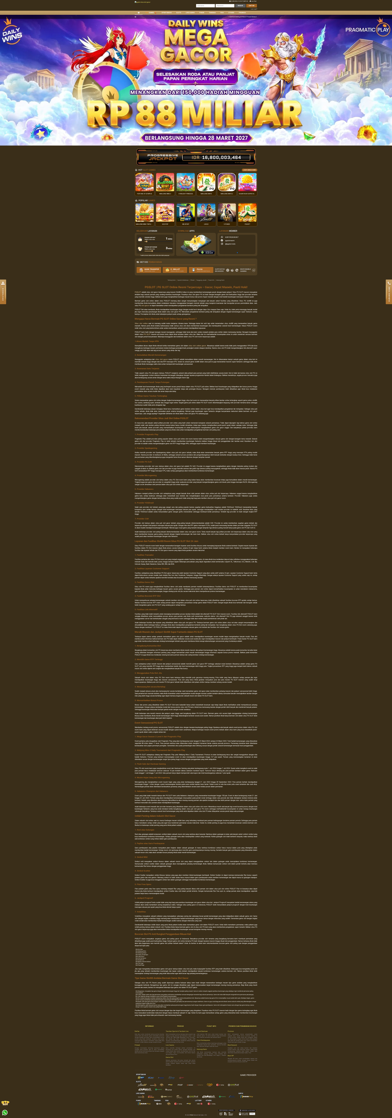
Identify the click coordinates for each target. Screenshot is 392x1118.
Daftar (251, 5)
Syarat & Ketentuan (183, 280)
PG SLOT (147, 334)
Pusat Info (211, 280)
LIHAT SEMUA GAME (249, 170)
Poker (201, 12)
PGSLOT (138, 292)
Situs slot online (141, 323)
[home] (139, 13)
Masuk (240, 5)
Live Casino (190, 12)
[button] (381, 80)
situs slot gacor (161, 359)
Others (231, 12)
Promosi (242, 12)
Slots (178, 12)
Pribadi (192, 280)
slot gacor (145, 306)
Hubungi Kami (220, 280)
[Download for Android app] (207, 252)
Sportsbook (167, 12)
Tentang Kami (172, 280)
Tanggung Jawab (201, 280)
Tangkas (212, 12)
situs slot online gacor (197, 346)
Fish (222, 12)
